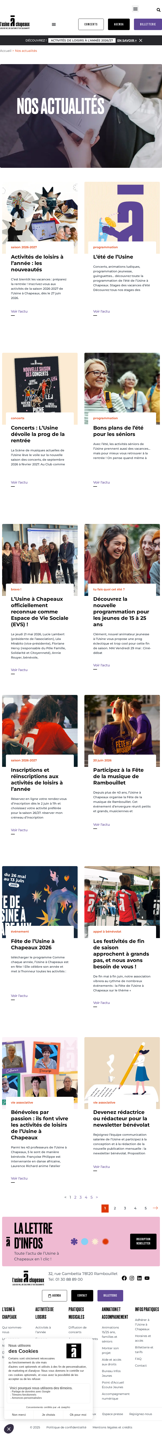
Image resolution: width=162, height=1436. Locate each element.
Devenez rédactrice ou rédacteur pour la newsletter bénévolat (121, 1118)
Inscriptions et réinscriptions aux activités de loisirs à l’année (37, 779)
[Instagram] (131, 1278)
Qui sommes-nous (12, 1330)
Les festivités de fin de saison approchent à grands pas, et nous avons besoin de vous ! (121, 954)
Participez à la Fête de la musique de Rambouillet (118, 776)
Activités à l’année (43, 1330)
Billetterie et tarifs (144, 1349)
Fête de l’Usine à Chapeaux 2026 (33, 944)
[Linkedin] (139, 1278)
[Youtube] (147, 1278)
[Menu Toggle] (54, 24)
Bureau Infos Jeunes (111, 1373)
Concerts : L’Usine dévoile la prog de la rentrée (38, 434)
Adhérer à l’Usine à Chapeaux (142, 1324)
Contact (141, 1365)
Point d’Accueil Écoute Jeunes (113, 1385)
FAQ (138, 1359)
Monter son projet (110, 1350)
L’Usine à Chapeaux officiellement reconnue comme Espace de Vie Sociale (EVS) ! (39, 611)
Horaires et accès (143, 1338)
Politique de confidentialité (66, 1427)
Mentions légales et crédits (112, 1427)
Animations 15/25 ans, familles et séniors (110, 1334)
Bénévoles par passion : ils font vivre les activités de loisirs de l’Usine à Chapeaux (39, 1125)
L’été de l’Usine (113, 257)
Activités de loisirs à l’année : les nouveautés (37, 263)
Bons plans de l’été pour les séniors (118, 431)
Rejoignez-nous (140, 1414)
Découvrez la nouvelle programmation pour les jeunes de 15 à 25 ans (121, 611)
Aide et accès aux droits (111, 1362)
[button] (135, 8)
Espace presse (112, 1414)
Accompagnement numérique (114, 1396)
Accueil (5, 51)
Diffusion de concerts (77, 1330)
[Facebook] (124, 1278)
